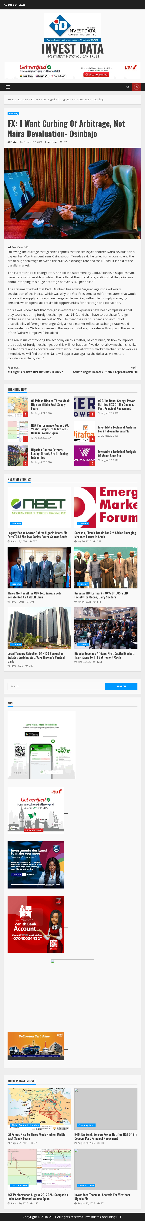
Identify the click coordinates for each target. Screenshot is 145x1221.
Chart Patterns (19, 1185)
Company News (86, 1125)
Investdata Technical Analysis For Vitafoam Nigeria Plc (84, 431)
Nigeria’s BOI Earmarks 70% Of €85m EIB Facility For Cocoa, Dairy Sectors (105, 567)
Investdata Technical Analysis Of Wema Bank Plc (84, 455)
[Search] (127, 87)
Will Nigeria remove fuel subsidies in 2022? (35, 369)
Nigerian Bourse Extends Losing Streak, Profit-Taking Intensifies (18, 455)
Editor (14, 142)
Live (136, 87)
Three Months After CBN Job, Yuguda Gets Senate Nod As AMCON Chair (39, 567)
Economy (13, 113)
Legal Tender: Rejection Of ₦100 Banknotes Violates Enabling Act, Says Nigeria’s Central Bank (39, 628)
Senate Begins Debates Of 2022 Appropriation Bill (105, 369)
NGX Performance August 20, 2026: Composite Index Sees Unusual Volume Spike (18, 431)
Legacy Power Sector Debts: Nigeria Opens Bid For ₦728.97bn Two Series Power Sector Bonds (39, 507)
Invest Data (72, 48)
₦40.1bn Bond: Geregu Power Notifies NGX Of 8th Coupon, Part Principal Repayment (84, 406)
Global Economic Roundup (25, 1125)
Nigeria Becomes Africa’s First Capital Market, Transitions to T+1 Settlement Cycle (105, 628)
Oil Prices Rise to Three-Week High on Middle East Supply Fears (18, 406)
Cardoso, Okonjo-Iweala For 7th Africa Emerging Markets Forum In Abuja (105, 507)
